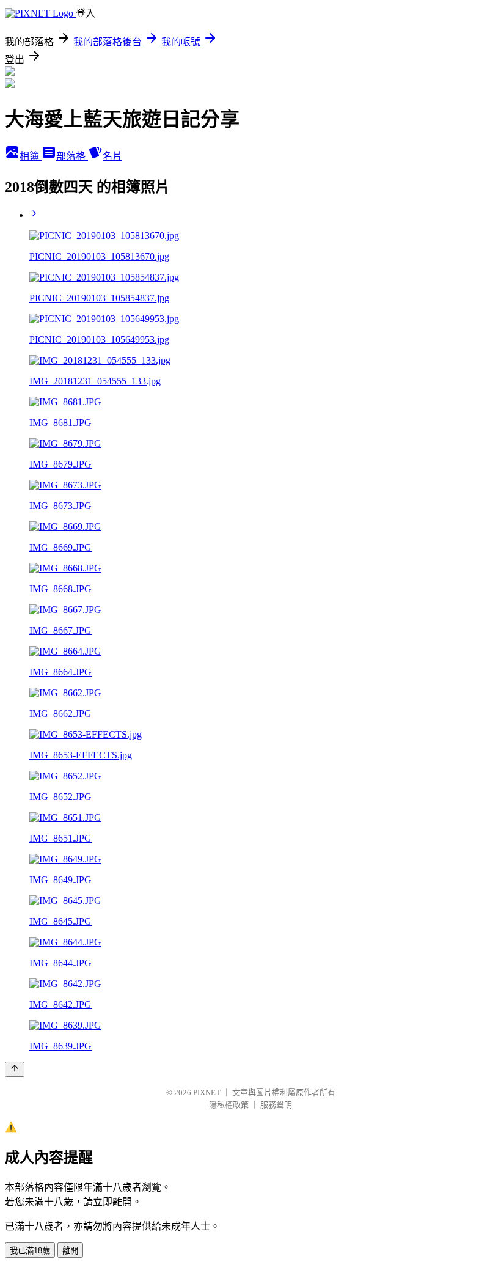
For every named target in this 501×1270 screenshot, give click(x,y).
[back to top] (14, 1069)
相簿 (31, 156)
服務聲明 (276, 1104)
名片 (112, 156)
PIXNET (207, 1092)
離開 (70, 1250)
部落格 (72, 156)
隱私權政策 (229, 1104)
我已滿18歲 (30, 1250)
